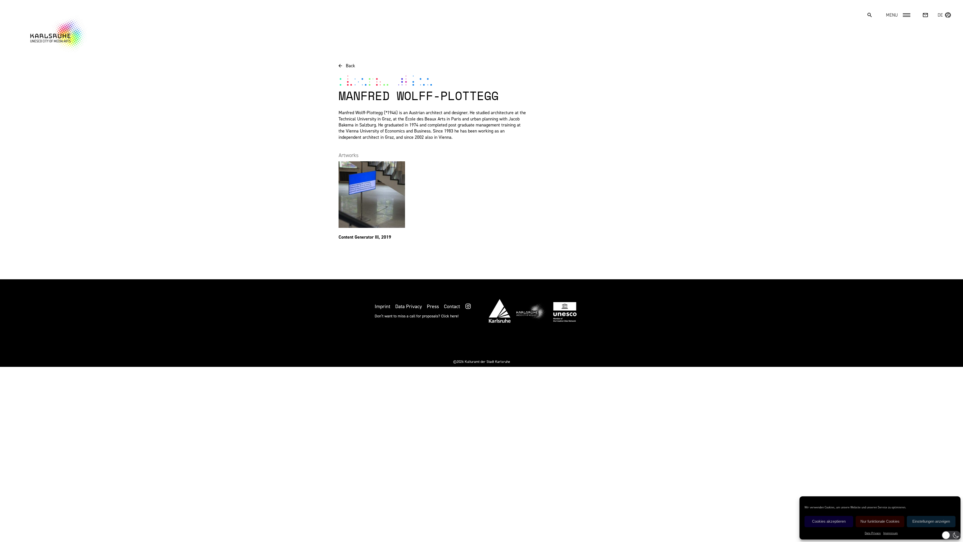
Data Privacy (873, 533)
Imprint (382, 306)
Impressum (890, 533)
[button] (951, 535)
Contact (452, 306)
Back (350, 66)
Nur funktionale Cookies (880, 521)
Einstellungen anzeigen (931, 521)
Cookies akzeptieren (829, 521)
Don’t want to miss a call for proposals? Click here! (416, 316)
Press (433, 306)
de (940, 15)
